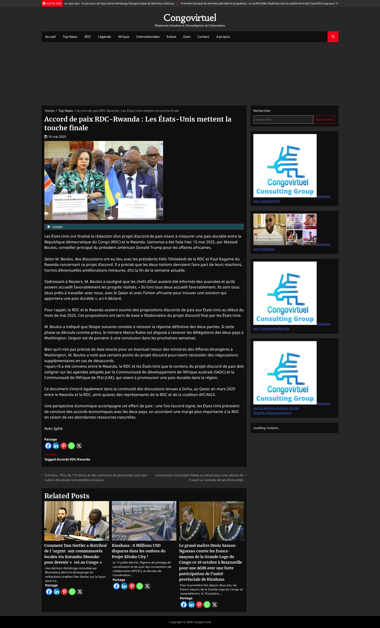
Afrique (123, 36)
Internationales (148, 36)
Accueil (50, 36)
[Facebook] (48, 445)
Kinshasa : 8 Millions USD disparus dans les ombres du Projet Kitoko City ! (138, 551)
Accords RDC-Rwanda (73, 459)
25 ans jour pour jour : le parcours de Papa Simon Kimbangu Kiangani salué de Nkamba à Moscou (103, 3)
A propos (223, 36)
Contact (203, 36)
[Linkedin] (55, 445)
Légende (104, 36)
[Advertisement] (190, 74)
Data (186, 36)
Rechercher (262, 110)
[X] (79, 445)
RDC (88, 36)
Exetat (171, 36)
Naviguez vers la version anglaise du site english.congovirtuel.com (292, 408)
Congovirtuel (190, 17)
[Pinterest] (63, 445)
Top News (70, 36)
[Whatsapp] (71, 445)
